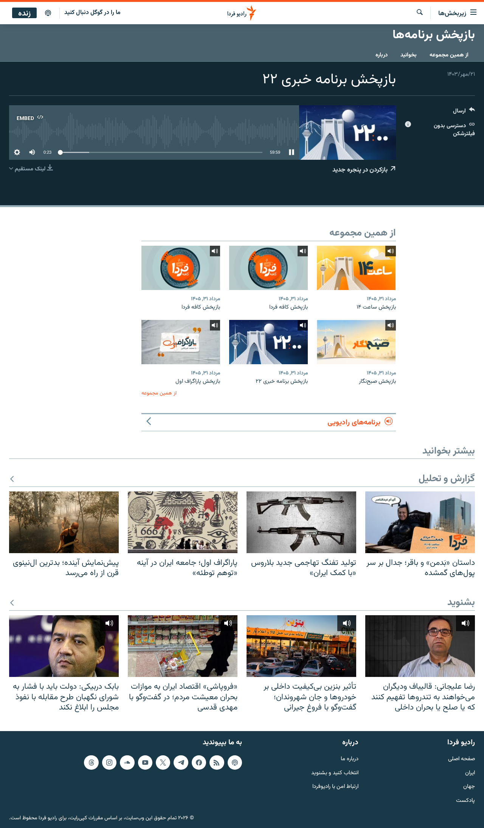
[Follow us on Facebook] (199, 762)
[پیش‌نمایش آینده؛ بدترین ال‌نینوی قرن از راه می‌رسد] (64, 522)
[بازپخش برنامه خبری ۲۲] (268, 342)
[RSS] (216, 762)
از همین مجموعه (449, 55)
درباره (381, 55)
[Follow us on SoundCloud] (127, 762)
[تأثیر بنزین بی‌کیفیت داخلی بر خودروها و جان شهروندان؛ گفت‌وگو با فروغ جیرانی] (301, 646)
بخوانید (408, 55)
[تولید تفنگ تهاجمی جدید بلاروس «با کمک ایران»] (301, 522)
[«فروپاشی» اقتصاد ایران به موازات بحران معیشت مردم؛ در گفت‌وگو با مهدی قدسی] (182, 646)
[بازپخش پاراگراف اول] (180, 342)
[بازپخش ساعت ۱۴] (356, 268)
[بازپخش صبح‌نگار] (356, 342)
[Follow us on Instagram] (109, 762)
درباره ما (349, 759)
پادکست (465, 801)
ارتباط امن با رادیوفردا (335, 787)
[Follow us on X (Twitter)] (163, 762)
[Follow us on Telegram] (181, 762)
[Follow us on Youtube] (145, 762)
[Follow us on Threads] (91, 762)
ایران (470, 773)
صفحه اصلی (461, 759)
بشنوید (461, 603)
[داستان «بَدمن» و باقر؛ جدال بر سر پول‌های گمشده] (420, 522)
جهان (469, 787)
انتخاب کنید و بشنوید (334, 773)
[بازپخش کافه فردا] (268, 268)
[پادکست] (48, 13)
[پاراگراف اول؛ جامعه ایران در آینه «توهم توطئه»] (182, 522)
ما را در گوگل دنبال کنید (92, 12)
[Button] (464, 112)
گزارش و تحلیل (447, 479)
